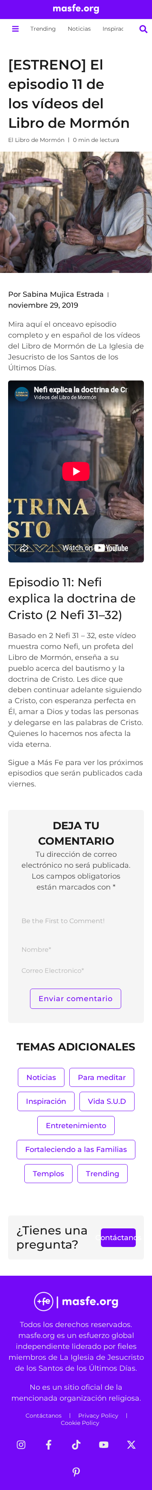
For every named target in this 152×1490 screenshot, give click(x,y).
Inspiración (118, 28)
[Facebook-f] (48, 1444)
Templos (48, 1173)
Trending (43, 28)
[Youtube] (103, 1444)
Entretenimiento (76, 1125)
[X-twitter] (131, 1444)
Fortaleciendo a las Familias (76, 1149)
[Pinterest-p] (76, 1472)
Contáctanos (44, 1415)
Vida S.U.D (107, 1101)
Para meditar (102, 1077)
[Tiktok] (76, 1444)
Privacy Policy (98, 1415)
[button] (15, 29)
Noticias (79, 28)
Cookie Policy (80, 1423)
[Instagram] (21, 1444)
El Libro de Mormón (36, 140)
